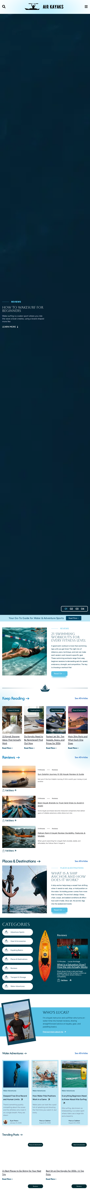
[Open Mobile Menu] (86, 6)
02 (71, 608)
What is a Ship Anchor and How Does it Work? (68, 876)
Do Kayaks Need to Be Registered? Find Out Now (33, 740)
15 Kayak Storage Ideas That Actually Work (11, 740)
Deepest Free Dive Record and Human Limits (15, 1098)
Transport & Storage (13, 710)
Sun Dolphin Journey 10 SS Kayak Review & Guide (61, 774)
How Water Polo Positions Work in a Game (44, 1098)
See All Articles (81, 698)
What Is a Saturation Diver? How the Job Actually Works (72, 965)
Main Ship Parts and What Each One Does (77, 740)
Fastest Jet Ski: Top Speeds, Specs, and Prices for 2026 (55, 740)
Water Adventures (9, 1091)
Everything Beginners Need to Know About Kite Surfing (74, 1098)
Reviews (16, 301)
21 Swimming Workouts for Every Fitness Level (68, 637)
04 (82, 608)
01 (66, 608)
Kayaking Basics (35, 710)
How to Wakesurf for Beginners (22, 309)
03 (77, 608)
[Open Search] (3, 6)
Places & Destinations (79, 710)
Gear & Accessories (57, 710)
